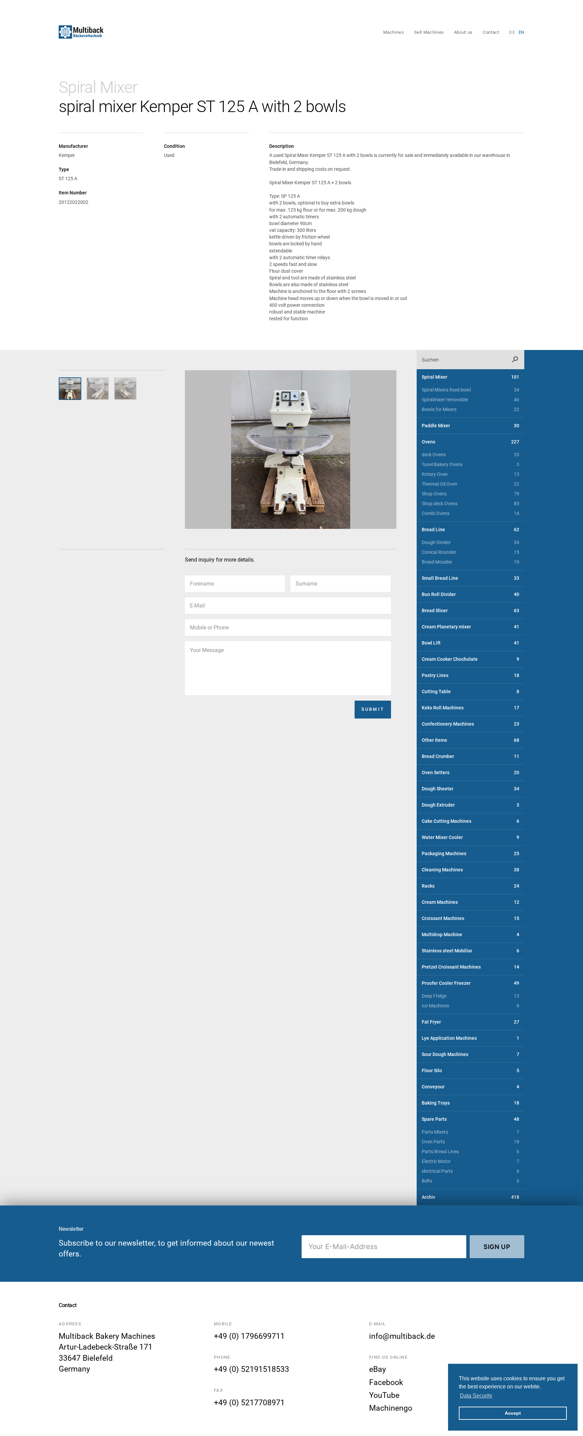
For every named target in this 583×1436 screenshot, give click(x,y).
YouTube (384, 1395)
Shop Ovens (470, 494)
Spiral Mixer (98, 87)
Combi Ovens (470, 513)
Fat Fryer (470, 1022)
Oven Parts (470, 1142)
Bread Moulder (470, 562)
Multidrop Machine (470, 935)
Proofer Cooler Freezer (470, 983)
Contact (491, 32)
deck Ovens (470, 455)
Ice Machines (470, 1006)
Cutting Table (470, 692)
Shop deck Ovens (470, 504)
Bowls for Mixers (470, 409)
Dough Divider (470, 542)
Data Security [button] (476, 1396)
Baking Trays (470, 1103)
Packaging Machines (470, 854)
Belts (470, 1181)
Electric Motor (470, 1161)
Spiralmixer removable (470, 400)
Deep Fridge (470, 996)
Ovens (470, 442)
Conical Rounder (470, 552)
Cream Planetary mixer (470, 627)
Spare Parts (470, 1119)
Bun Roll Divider (470, 594)
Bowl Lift (470, 643)
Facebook (386, 1382)
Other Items (470, 740)
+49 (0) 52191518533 (251, 1369)
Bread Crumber (470, 756)
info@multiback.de (402, 1336)
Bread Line (470, 530)
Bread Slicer (470, 611)
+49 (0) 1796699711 (249, 1336)
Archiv (470, 1197)
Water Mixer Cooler (470, 837)
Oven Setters (470, 773)
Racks (470, 886)
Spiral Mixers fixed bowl (470, 390)
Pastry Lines (470, 675)
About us (463, 32)
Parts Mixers (470, 1132)
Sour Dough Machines (470, 1054)
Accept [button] (513, 1413)
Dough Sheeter (470, 789)
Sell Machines (429, 32)
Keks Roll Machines (470, 708)
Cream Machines (470, 902)
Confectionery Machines (470, 724)
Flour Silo (470, 1071)
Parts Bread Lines (470, 1152)
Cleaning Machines (470, 870)
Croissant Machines (470, 918)
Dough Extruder (470, 805)
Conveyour (470, 1087)
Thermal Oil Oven (470, 484)
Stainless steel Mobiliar (470, 951)
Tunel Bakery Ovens (470, 464)
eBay (377, 1369)
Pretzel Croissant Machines (470, 967)
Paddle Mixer (470, 426)
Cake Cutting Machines (470, 821)
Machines (393, 32)
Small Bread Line (470, 578)
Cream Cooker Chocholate (470, 659)
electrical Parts (470, 1171)
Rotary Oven (470, 474)
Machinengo (390, 1408)
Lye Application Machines (470, 1038)
